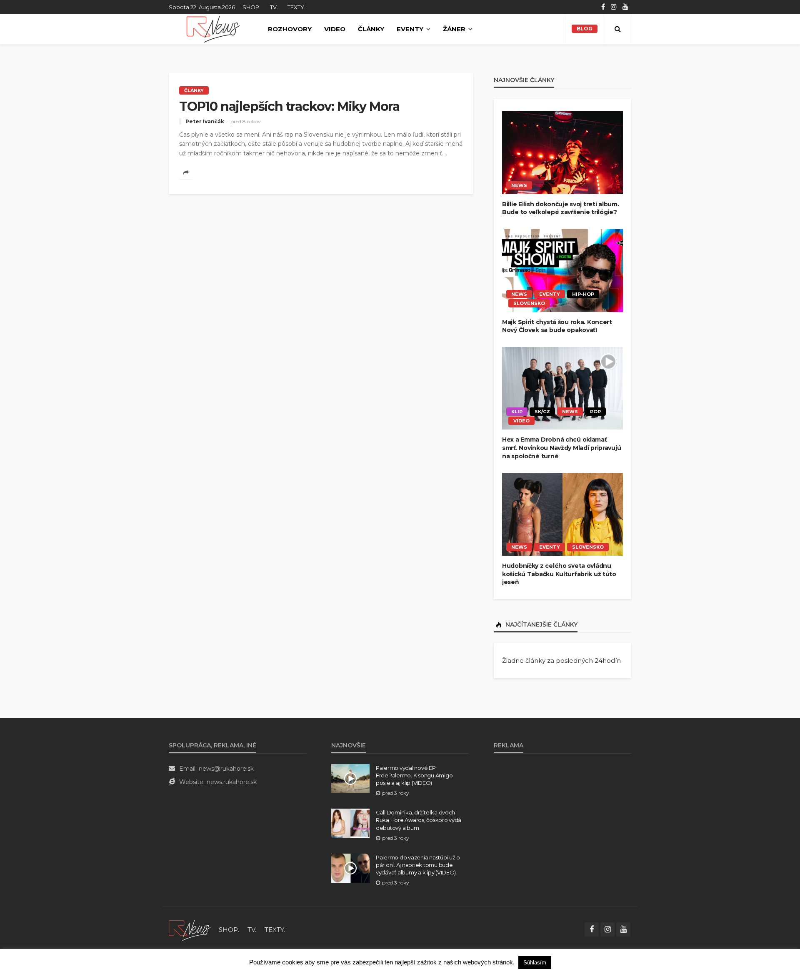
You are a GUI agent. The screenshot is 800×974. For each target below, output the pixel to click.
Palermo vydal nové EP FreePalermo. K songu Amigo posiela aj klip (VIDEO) (414, 775)
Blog (584, 28)
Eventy (410, 29)
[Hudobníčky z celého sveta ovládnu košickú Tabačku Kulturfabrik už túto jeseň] (562, 514)
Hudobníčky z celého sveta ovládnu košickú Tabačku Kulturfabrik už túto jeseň (559, 574)
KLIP (516, 412)
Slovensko (529, 303)
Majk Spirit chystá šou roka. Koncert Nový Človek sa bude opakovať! (557, 326)
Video (334, 29)
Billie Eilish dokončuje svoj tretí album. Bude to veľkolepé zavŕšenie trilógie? (560, 208)
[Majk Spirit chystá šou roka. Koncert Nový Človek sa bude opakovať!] (562, 270)
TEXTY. (296, 7)
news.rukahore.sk (232, 782)
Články (371, 29)
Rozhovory (290, 29)
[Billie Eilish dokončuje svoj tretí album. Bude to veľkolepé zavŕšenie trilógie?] (562, 152)
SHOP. (251, 7)
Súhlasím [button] (534, 962)
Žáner (454, 29)
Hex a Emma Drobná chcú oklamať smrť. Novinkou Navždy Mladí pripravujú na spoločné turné (561, 448)
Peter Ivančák (204, 122)
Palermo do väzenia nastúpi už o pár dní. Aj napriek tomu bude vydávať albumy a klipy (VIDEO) (418, 865)
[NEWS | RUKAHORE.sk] (189, 930)
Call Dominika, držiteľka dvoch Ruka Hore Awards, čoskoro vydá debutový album (418, 820)
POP (595, 412)
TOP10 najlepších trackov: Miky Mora (289, 106)
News (519, 185)
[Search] (617, 29)
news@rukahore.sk (226, 768)
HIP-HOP (583, 294)
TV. (274, 7)
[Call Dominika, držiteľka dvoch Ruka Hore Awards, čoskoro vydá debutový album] (350, 823)
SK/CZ (542, 412)
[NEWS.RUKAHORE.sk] (213, 29)
